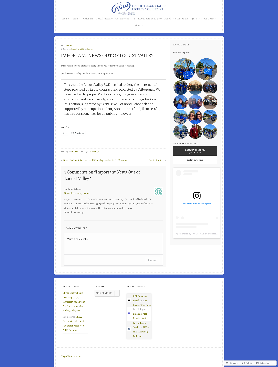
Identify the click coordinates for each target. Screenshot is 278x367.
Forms (75, 18)
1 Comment (67, 45)
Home (65, 18)
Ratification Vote (156, 160)
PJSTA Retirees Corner (203, 18)
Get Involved (122, 18)
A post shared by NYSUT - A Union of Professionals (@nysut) (203, 234)
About (138, 25)
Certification (103, 18)
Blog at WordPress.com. (71, 356)
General (75, 151)
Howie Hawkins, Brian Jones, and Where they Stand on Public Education (95, 160)
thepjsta (90, 49)
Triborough (93, 151)
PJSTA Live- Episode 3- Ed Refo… (141, 332)
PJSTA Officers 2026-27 (147, 18)
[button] (184, 69)
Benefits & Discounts (176, 18)
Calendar (88, 18)
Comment (152, 260)
